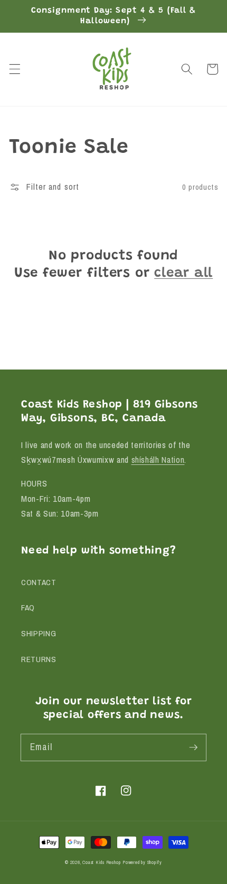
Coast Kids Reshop (101, 862)
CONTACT (38, 582)
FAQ (28, 607)
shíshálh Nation (158, 459)
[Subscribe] (193, 747)
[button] (14, 69)
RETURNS (38, 659)
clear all (183, 273)
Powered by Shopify (142, 862)
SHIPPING (38, 633)
